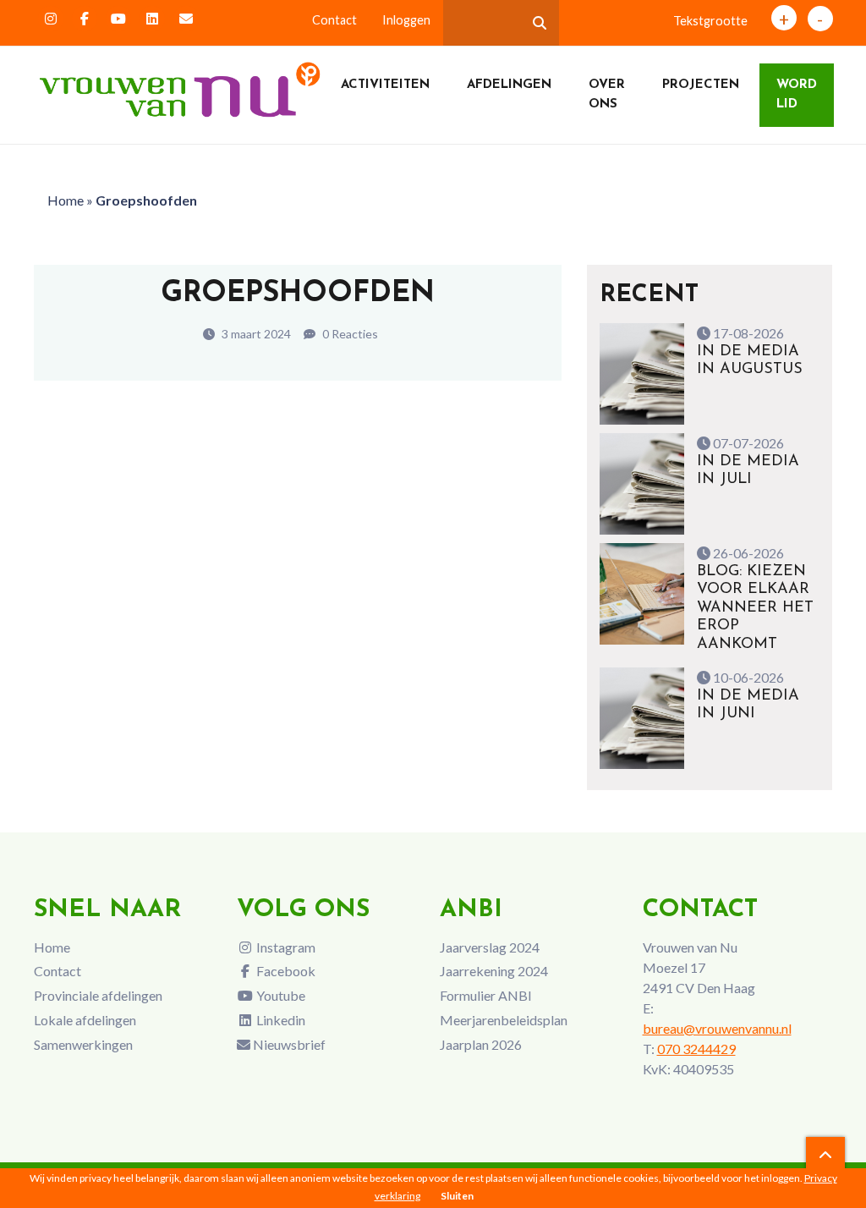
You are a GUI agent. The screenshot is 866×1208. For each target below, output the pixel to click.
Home (65, 200)
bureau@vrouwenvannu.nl (717, 1028)
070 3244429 (696, 1049)
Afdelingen (509, 85)
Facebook (284, 971)
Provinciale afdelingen (98, 995)
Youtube (279, 995)
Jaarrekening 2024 (494, 971)
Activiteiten (385, 85)
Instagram (284, 947)
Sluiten (457, 1195)
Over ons (607, 95)
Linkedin (279, 1020)
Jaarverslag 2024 (490, 947)
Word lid (796, 95)
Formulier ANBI (486, 995)
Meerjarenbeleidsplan (503, 1020)
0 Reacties (349, 334)
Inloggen (406, 20)
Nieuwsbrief (288, 1044)
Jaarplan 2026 (481, 1044)
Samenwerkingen (83, 1044)
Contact (334, 20)
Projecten (700, 85)
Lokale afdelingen (85, 1020)
